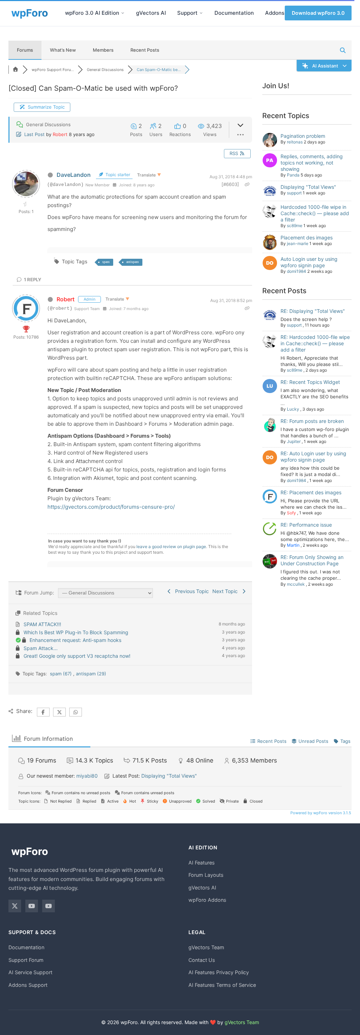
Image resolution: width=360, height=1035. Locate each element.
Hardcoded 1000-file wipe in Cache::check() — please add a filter (315, 213)
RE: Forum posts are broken (312, 421)
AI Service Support (30, 972)
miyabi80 (87, 776)
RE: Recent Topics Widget (310, 382)
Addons (274, 12)
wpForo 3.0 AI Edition (92, 12)
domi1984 (296, 271)
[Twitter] (14, 906)
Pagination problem (303, 136)
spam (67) (61, 673)
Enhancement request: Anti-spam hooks (75, 640)
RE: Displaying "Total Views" (313, 311)
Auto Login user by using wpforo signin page (309, 262)
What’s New (63, 50)
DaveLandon (74, 174)
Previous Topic (190, 591)
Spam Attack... (41, 648)
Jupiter (294, 441)
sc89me (294, 225)
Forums (25, 50)
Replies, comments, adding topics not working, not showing (312, 162)
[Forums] (15, 69)
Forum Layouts (206, 875)
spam (106, 262)
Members (103, 50)
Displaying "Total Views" (308, 187)
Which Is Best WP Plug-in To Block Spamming (76, 632)
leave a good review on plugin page (171, 546)
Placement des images (307, 237)
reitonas (295, 141)
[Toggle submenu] (123, 13)
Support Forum (26, 960)
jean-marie (297, 243)
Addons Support (27, 985)
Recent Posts (144, 50)
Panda (293, 175)
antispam (132, 262)
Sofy (291, 512)
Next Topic (226, 591)
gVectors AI (151, 12)
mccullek (296, 584)
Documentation (234, 12)
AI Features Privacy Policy (218, 972)
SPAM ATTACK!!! (42, 624)
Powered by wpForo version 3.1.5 (320, 812)
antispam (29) (91, 673)
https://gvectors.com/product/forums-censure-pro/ (111, 506)
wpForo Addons (207, 900)
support (294, 192)
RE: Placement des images (311, 492)
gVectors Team (206, 947)
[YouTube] (31, 906)
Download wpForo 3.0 (318, 13)
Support (187, 12)
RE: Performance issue (306, 525)
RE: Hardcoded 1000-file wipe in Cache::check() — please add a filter (315, 343)
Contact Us (201, 960)
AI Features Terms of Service (222, 985)
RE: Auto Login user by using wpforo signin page (313, 456)
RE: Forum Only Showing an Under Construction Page (312, 560)
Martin (293, 545)
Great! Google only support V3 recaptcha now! (77, 656)
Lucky (293, 409)
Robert (60, 134)
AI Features (201, 863)
